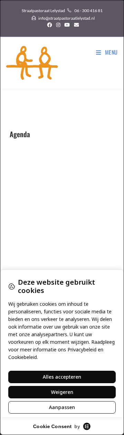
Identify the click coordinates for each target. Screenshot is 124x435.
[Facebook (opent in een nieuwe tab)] (49, 25)
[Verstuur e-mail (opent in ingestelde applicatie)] (75, 25)
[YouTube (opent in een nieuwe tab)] (67, 25)
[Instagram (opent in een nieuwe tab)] (58, 25)
